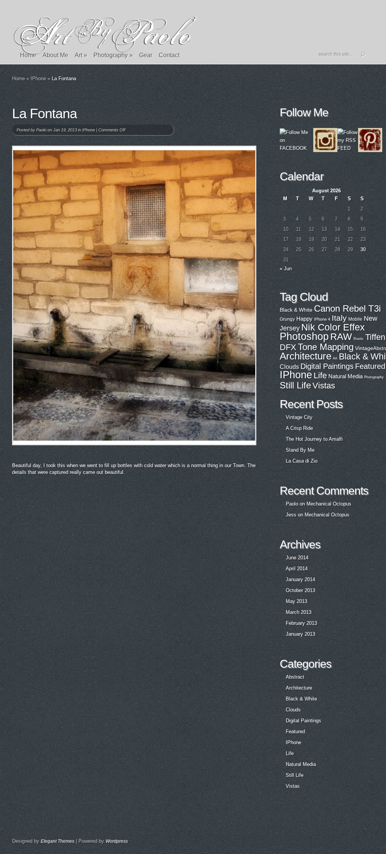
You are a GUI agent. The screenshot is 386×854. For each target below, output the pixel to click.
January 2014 (300, 579)
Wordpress (117, 841)
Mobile (355, 319)
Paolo (41, 130)
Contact (169, 55)
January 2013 (300, 634)
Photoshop (304, 336)
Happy (304, 318)
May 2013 (296, 601)
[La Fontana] (134, 295)
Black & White (296, 310)
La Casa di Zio (301, 461)
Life (320, 375)
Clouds (289, 366)
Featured (370, 366)
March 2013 (298, 612)
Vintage (364, 348)
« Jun (286, 268)
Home (28, 55)
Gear (145, 55)
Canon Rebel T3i (347, 308)
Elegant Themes (57, 841)
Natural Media (345, 376)
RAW (341, 337)
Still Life (295, 385)
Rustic (359, 339)
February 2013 (301, 623)
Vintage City (299, 417)
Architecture (305, 356)
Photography (113, 55)
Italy (339, 318)
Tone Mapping (326, 347)
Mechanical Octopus (328, 504)
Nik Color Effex (333, 327)
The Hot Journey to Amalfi (314, 439)
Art (81, 55)
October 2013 (300, 590)
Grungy (287, 319)
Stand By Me (300, 450)
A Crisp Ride (299, 428)
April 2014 (297, 568)
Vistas (323, 385)
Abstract (295, 677)
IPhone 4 (322, 319)
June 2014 (297, 557)
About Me (55, 55)
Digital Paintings (327, 366)
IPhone (38, 78)
